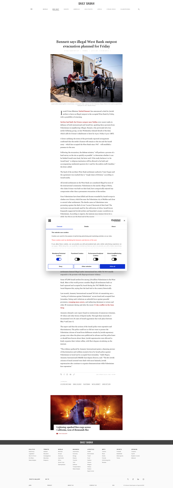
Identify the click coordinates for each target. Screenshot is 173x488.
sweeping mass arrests (76, 302)
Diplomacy (31, 451)
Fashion (89, 460)
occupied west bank (65, 384)
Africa (99, 9)
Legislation (31, 453)
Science (89, 462)
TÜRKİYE (46, 449)
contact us (93, 485)
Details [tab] (86, 226)
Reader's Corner (135, 456)
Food (88, 458)
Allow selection (86, 266)
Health (89, 451)
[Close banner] (124, 220)
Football (119, 451)
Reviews (104, 462)
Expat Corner (90, 471)
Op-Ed (133, 453)
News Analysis (32, 460)
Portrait (104, 458)
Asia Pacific (89, 9)
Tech (74, 462)
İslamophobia (61, 464)
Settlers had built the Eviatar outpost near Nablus (79, 122)
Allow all (112, 266)
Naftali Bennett (84, 111)
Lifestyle (90, 449)
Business (76, 449)
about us (71, 485)
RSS (113, 485)
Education (46, 453)
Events (103, 456)
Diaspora (46, 460)
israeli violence (77, 384)
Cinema (104, 451)
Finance (75, 458)
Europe (66, 9)
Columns (133, 451)
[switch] (77, 259)
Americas (77, 9)
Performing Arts (106, 460)
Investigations (47, 456)
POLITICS (32, 449)
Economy (75, 453)
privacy (49, 485)
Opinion (134, 449)
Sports (119, 449)
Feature (89, 469)
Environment (90, 453)
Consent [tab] (59, 226)
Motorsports (120, 456)
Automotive (76, 451)
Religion (89, 464)
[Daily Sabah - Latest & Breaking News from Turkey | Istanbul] (86, 3)
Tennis (118, 458)
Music (103, 453)
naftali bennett (96, 384)
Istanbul (46, 451)
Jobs (30, 485)
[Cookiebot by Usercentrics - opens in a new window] (112, 220)
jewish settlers (106, 384)
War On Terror (32, 456)
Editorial (133, 458)
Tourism (75, 460)
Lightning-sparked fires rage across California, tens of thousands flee (73, 429)
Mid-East (56, 9)
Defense (75, 464)
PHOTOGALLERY (63, 433)
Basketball (119, 453)
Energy (74, 456)
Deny (60, 266)
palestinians (86, 384)
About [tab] (114, 226)
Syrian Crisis (111, 9)
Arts (103, 449)
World (45, 9)
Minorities (46, 458)
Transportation (77, 466)
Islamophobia (125, 9)
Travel (89, 456)
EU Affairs (31, 458)
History (89, 466)
